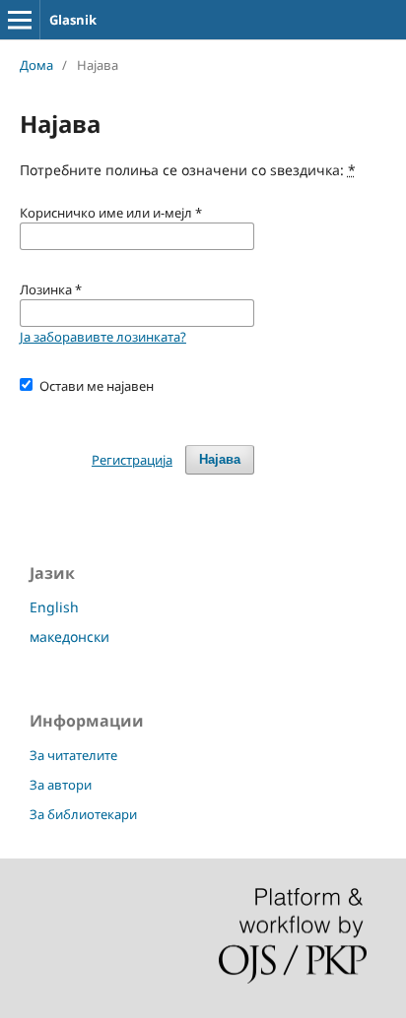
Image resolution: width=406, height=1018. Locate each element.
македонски (69, 636)
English (54, 607)
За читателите (73, 755)
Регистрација (132, 460)
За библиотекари (83, 814)
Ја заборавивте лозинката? (103, 337)
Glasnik (73, 20)
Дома (36, 65)
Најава (219, 459)
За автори (61, 785)
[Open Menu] (19, 19)
